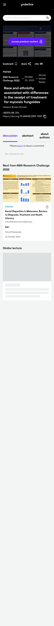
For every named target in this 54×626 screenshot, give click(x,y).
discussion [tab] (10, 135)
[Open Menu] (4, 4)
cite (37, 63)
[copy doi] (46, 116)
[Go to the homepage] (27, 4)
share (24, 63)
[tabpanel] (27, 150)
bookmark (8, 63)
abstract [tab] (27, 135)
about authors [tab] (44, 135)
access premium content (25, 41)
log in (20, 146)
